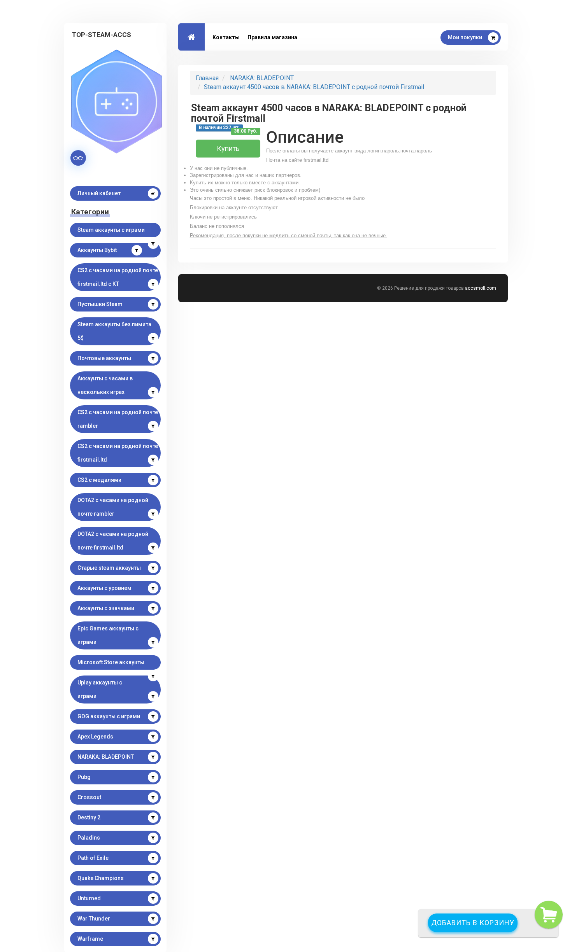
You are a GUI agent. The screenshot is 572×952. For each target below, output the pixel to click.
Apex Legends (95, 736)
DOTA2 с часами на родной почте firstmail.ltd (112, 541)
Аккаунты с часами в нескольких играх (105, 385)
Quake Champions (100, 878)
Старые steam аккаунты (109, 568)
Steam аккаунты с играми (111, 230)
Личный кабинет (99, 193)
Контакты (226, 37)
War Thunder (93, 918)
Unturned (89, 898)
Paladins (88, 838)
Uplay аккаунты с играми (99, 689)
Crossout (89, 797)
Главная (207, 78)
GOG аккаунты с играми (108, 716)
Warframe (90, 939)
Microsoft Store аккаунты (110, 662)
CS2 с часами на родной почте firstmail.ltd (117, 453)
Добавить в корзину (472, 923)
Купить (228, 148)
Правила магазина (272, 37)
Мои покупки (465, 37)
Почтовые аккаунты (104, 358)
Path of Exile (93, 858)
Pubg (84, 777)
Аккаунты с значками (105, 608)
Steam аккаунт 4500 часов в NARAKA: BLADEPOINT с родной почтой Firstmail (314, 87)
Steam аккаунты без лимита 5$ (114, 331)
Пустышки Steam (100, 304)
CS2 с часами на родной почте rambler (117, 419)
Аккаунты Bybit (97, 250)
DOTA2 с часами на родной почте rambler (112, 507)
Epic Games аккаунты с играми (108, 635)
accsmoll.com (480, 288)
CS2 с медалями (99, 480)
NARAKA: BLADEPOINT (105, 757)
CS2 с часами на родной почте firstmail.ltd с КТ (117, 277)
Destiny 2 (88, 817)
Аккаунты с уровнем (104, 588)
